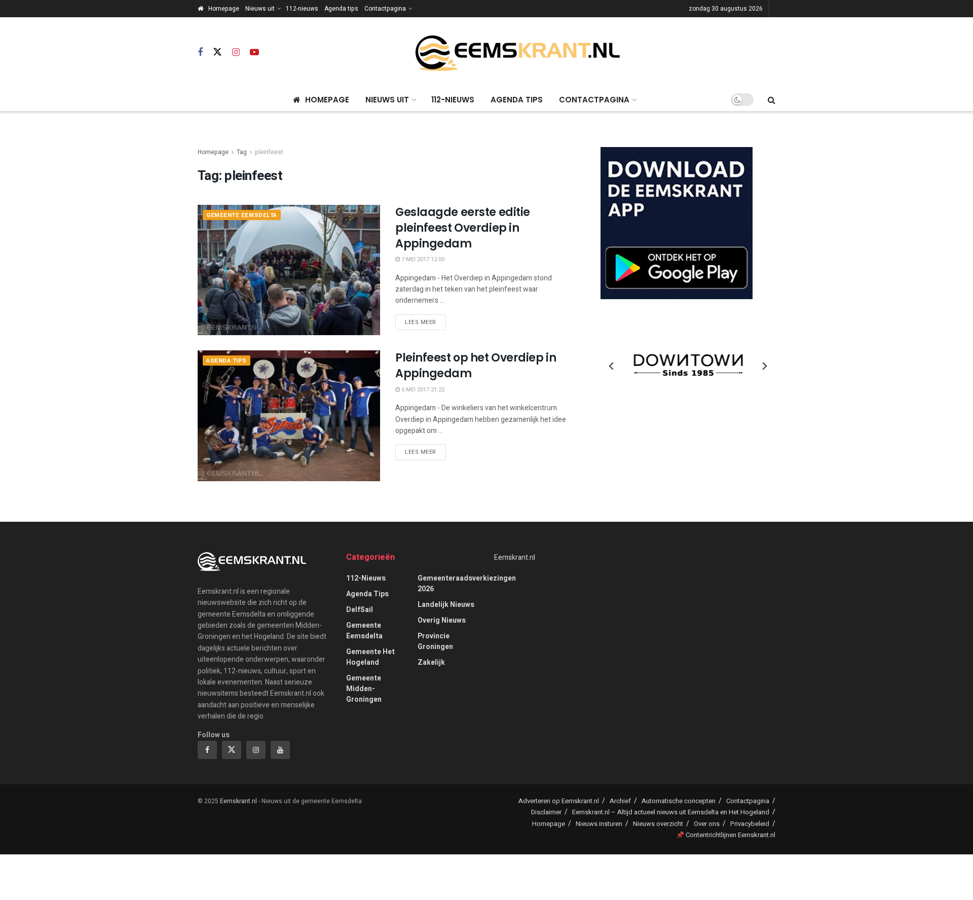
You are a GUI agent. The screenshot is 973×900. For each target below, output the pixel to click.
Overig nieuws (442, 620)
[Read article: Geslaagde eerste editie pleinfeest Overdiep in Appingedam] (289, 270)
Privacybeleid (749, 824)
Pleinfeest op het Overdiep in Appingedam (475, 365)
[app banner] (677, 223)
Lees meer (425, 322)
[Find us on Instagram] (236, 53)
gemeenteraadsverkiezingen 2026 (467, 583)
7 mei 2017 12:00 (422, 259)
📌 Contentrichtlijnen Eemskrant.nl (725, 835)
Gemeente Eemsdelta (241, 215)
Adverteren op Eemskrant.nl (558, 801)
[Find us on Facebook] (200, 53)
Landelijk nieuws (446, 604)
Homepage (223, 8)
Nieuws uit (260, 8)
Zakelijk (431, 662)
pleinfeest (269, 152)
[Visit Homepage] (517, 53)
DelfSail (359, 609)
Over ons (707, 824)
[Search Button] (771, 100)
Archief (620, 801)
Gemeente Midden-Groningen (364, 689)
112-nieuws (302, 8)
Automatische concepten (679, 801)
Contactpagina (385, 8)
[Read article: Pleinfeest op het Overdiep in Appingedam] (289, 415)
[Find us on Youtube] (254, 53)
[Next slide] (764, 366)
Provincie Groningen (435, 641)
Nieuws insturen (599, 824)
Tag (242, 152)
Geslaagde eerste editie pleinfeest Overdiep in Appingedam (462, 227)
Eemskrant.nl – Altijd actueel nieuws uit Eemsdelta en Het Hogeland (670, 812)
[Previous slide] (612, 366)
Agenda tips (341, 8)
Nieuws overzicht (658, 824)
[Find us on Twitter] (217, 52)
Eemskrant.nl (514, 557)
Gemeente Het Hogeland (370, 657)
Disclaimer (546, 812)
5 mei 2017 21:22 (422, 389)
